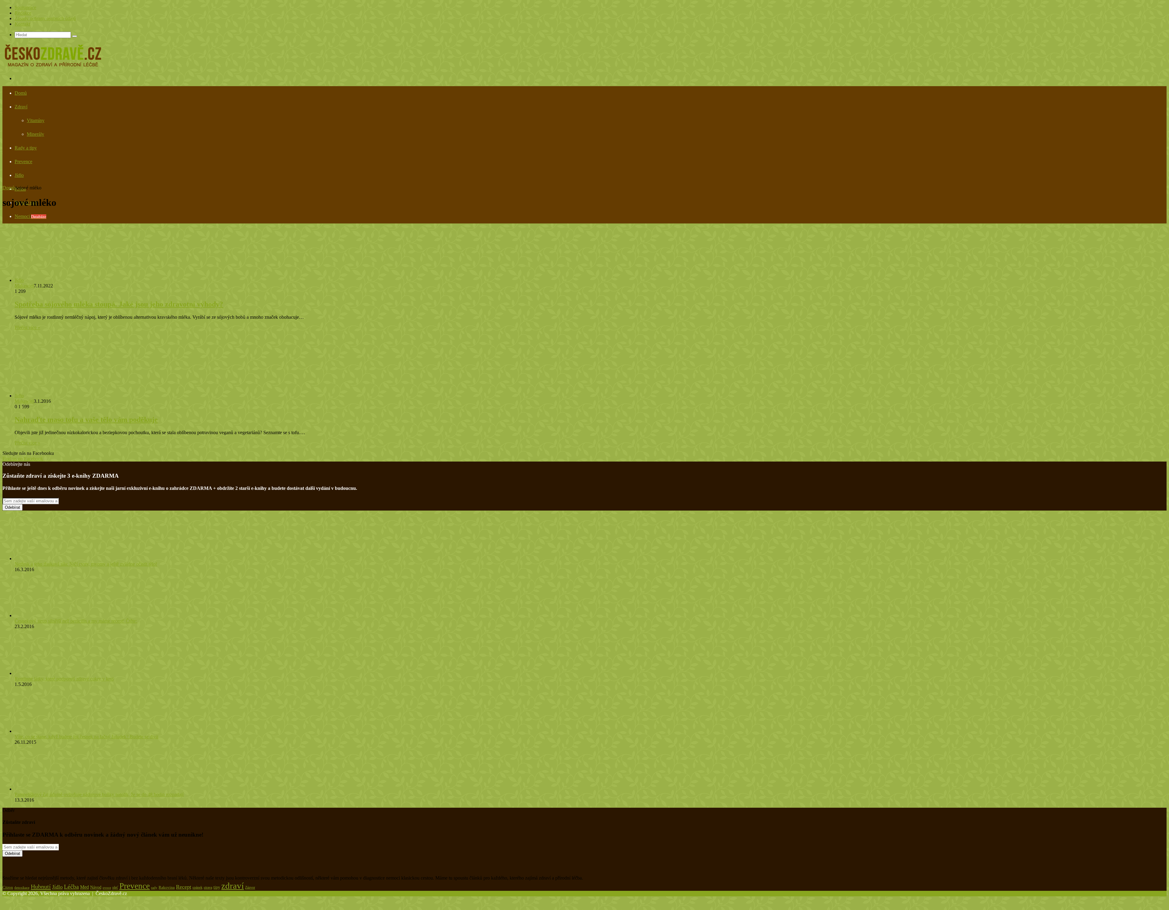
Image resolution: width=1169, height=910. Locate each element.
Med (84, 887)
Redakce (23, 13)
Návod (95, 887)
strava (208, 888)
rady (154, 887)
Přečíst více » (27, 327)
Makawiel (24, 285)
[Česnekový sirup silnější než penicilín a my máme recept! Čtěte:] (48, 615)
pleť (115, 887)
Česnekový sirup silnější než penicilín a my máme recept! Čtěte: (76, 621)
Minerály (35, 134)
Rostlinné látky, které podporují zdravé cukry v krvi (64, 678)
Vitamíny (35, 120)
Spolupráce (25, 7)
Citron (7, 887)
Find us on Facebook (22, 458)
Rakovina (167, 887)
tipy (216, 887)
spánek (197, 887)
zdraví (232, 886)
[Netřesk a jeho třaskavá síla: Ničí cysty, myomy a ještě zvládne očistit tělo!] (48, 558)
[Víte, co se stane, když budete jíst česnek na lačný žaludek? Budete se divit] (48, 731)
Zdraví (21, 106)
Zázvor (250, 887)
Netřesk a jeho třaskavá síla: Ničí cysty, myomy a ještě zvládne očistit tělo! (86, 564)
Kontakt (22, 23)
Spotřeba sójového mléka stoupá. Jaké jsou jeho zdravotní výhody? (119, 304)
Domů (21, 93)
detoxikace (22, 887)
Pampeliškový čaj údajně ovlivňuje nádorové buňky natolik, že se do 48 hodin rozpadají (99, 794)
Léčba (71, 886)
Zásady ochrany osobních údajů (45, 18)
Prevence (23, 161)
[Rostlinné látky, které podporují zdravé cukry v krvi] (45, 673)
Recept (183, 887)
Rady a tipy (26, 147)
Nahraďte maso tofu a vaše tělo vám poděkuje (86, 419)
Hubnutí (41, 886)
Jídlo (19, 175)
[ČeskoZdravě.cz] (53, 66)
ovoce (107, 887)
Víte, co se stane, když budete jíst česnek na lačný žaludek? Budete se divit (86, 736)
